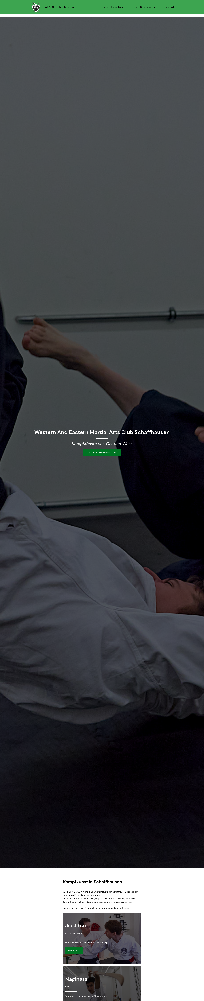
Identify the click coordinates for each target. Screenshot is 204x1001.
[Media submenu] (162, 7)
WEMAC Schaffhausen (59, 7)
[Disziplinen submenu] (125, 7)
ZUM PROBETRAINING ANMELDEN (102, 452)
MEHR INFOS (74, 950)
